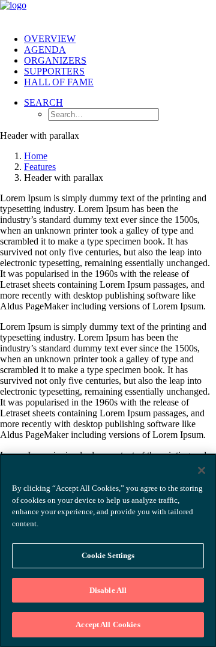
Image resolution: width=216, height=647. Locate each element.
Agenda (45, 49)
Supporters (54, 71)
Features (40, 167)
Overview (50, 39)
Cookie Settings (108, 555)
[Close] (201, 470)
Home (35, 156)
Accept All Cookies (108, 624)
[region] (108, 550)
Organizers (55, 60)
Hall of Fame (59, 82)
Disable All (108, 590)
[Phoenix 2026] (108, 12)
